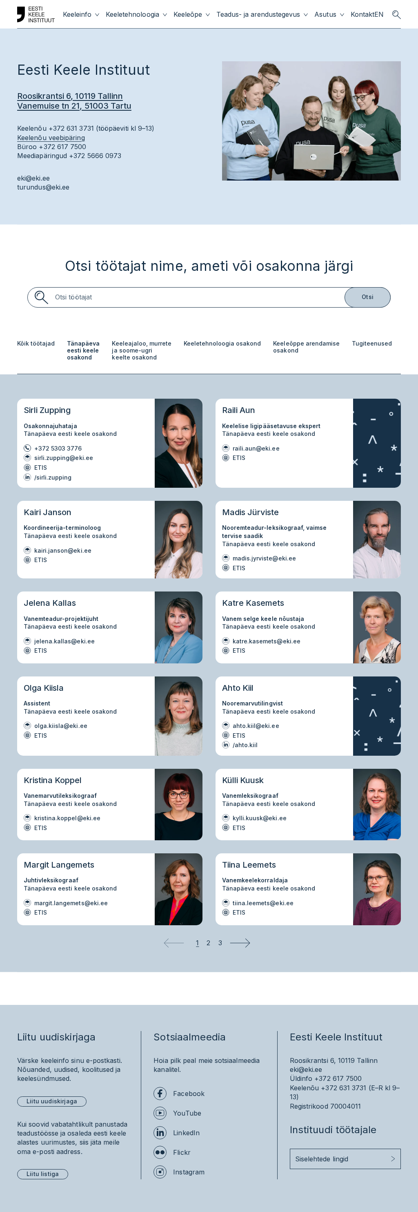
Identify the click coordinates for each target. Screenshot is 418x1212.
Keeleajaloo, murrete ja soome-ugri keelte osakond (141, 350)
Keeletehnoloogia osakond (222, 343)
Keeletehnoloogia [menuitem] (132, 14)
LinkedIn (186, 1133)
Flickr (181, 1152)
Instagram (189, 1172)
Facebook (189, 1093)
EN (379, 14)
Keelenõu (304, 1088)
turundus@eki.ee (43, 187)
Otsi (368, 296)
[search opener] (396, 14)
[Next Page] (240, 943)
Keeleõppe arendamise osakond (306, 347)
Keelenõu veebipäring (51, 138)
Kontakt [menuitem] (362, 14)
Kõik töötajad (36, 343)
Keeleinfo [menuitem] (77, 14)
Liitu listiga (43, 1173)
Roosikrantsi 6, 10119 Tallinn (70, 96)
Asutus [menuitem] (325, 14)
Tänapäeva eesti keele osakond (83, 350)
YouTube (187, 1113)
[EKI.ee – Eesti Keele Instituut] (36, 14)
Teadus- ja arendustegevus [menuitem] (258, 14)
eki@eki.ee (33, 178)
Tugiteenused (372, 343)
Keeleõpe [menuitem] (187, 14)
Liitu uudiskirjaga (52, 1101)
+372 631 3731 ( (346, 1088)
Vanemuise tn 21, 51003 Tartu (74, 106)
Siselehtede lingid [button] (321, 1159)
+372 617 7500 (338, 1078)
